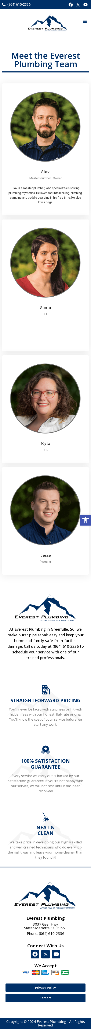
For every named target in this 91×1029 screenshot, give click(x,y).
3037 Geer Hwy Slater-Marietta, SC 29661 (45, 926)
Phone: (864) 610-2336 (45, 933)
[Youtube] (85, 5)
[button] (85, 520)
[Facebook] (71, 5)
